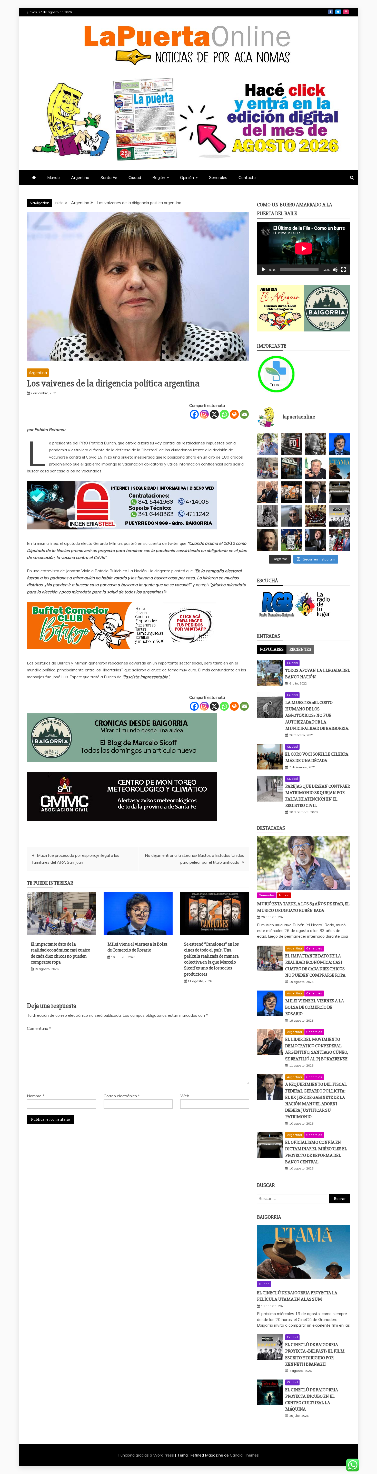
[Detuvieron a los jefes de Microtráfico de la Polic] (291, 444)
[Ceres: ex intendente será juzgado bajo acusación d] (315, 468)
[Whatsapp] (224, 414)
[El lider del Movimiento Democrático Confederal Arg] (267, 492)
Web (184, 1095)
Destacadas (271, 828)
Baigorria (269, 1217)
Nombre (35, 1095)
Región (158, 177)
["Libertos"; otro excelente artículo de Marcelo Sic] (339, 539)
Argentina (80, 177)
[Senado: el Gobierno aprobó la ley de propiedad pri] (315, 516)
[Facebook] (194, 414)
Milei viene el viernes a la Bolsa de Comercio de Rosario (137, 947)
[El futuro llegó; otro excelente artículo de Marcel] (291, 468)
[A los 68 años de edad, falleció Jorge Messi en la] (291, 516)
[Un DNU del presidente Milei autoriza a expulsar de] (315, 539)
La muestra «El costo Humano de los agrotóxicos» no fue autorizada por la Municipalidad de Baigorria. (317, 715)
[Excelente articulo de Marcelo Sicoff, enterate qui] (267, 516)
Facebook (330, 11)
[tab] (271, 649)
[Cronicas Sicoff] (122, 766)
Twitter (338, 11)
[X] (214, 414)
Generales (218, 177)
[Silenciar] (335, 269)
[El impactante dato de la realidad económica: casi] (267, 468)
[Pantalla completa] (343, 269)
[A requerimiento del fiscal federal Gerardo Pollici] (315, 492)
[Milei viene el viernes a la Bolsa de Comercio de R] (339, 444)
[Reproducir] (263, 269)
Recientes (300, 649)
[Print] (234, 414)
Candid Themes (244, 1455)
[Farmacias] (280, 374)
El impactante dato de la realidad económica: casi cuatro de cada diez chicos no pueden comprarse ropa (60, 953)
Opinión (187, 177)
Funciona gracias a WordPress (146, 1455)
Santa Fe (109, 177)
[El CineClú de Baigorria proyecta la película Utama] (339, 468)
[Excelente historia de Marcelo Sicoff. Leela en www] (315, 444)
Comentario (39, 1028)
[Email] (244, 414)
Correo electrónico (122, 1095)
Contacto (247, 177)
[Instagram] (204, 414)
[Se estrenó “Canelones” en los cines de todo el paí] (291, 492)
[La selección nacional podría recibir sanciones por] (291, 539)
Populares (272, 649)
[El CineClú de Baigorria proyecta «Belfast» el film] (339, 516)
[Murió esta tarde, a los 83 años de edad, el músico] (267, 444)
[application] (303, 248)
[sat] (122, 825)
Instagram (346, 11)
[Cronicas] (327, 308)
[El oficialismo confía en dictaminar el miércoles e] (339, 492)
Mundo (53, 177)
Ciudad (134, 177)
